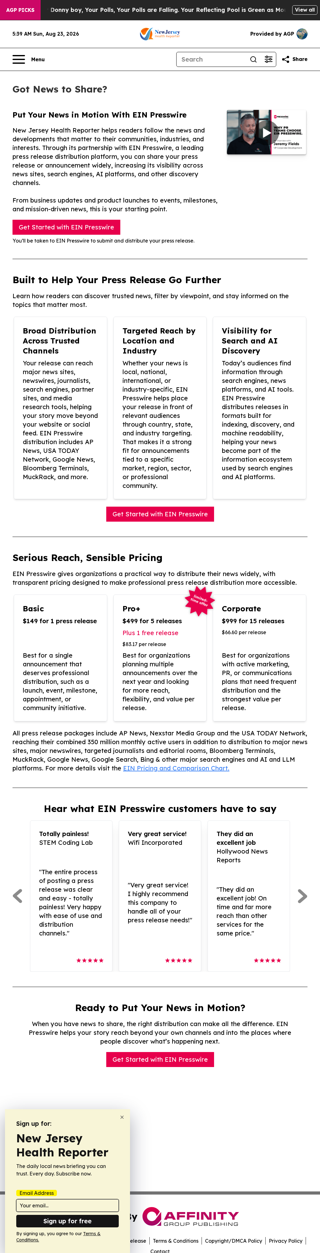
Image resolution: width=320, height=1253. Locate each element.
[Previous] (17, 896)
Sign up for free (67, 1221)
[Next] (303, 896)
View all (305, 10)
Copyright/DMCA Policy (233, 1241)
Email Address (36, 1193)
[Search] (253, 59)
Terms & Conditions (175, 1241)
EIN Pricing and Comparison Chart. (176, 768)
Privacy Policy (285, 1241)
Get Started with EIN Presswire (66, 227)
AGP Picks (20, 10)
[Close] (122, 1117)
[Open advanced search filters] (268, 59)
